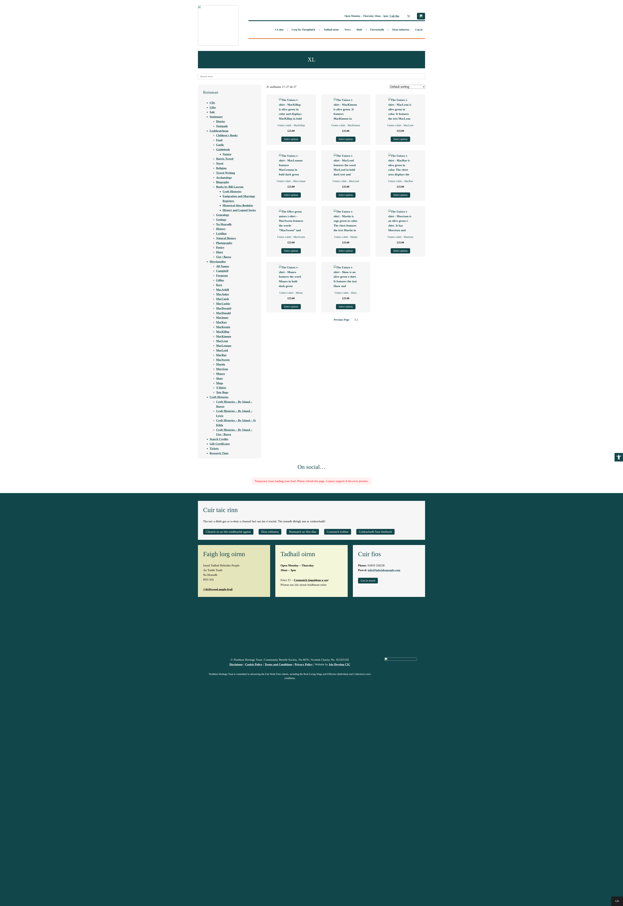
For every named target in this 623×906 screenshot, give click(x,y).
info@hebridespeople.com (384, 570)
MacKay (221, 322)
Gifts (213, 107)
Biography (222, 182)
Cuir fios (394, 16)
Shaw (219, 378)
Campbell (222, 270)
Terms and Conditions (278, 664)
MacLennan (223, 345)
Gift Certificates (220, 443)
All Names (222, 266)
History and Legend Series (239, 210)
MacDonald (223, 313)
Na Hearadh (224, 224)
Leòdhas (221, 233)
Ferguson (222, 275)
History (221, 228)
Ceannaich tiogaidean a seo (311, 580)
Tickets (214, 448)
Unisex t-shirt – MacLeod (346, 181)
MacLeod (222, 350)
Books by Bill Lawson (229, 186)
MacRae (221, 355)
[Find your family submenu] (319, 30)
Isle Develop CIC (339, 664)
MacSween (223, 359)
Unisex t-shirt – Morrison (400, 237)
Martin (220, 364)
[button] (619, 457)
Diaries (220, 121)
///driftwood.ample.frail (217, 589)
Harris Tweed (224, 158)
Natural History (226, 238)
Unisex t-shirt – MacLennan (291, 181)
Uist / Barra (223, 256)
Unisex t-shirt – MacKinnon (345, 125)
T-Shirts (221, 387)
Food (219, 140)
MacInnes (222, 317)
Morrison (222, 369)
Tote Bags (222, 392)
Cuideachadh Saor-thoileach (375, 531)
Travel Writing (225, 172)
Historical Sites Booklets (238, 205)
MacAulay (222, 294)
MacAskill (222, 289)
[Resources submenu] (388, 30)
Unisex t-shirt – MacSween (291, 237)
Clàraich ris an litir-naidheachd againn (228, 531)
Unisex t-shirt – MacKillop (291, 125)
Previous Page (341, 319)
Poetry (220, 247)
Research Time (219, 453)
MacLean (222, 341)
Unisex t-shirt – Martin (345, 237)
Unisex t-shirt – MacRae (400, 181)
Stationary (216, 116)
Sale (212, 112)
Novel (219, 163)
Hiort (219, 252)
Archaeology (224, 177)
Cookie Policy (253, 664)
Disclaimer (236, 664)
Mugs (219, 383)
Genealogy (222, 214)
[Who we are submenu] (287, 30)
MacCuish (222, 298)
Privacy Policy (304, 664)
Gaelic (220, 144)
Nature (227, 154)
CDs (212, 102)
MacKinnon (223, 336)
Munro (220, 373)
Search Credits (219, 439)
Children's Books (227, 135)
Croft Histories (232, 191)
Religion (221, 168)
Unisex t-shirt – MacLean (400, 125)
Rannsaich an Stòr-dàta (302, 531)
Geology (221, 219)
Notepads (222, 126)
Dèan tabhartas (270, 531)
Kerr (219, 285)
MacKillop (222, 331)
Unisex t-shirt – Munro (291, 292)
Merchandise (218, 261)
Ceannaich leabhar (337, 531)
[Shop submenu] (366, 30)
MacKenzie (223, 327)
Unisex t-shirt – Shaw (346, 292)
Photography (224, 243)
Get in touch (368, 580)
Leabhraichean (219, 130)
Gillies (220, 280)
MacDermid (223, 308)
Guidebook (223, 149)
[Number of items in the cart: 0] (408, 16)
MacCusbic (223, 303)
